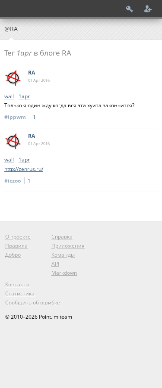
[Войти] (129, 8)
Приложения (68, 245)
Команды (63, 254)
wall (9, 96)
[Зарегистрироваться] (148, 8)
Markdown (64, 273)
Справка (62, 236)
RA (31, 72)
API (55, 264)
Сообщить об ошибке (32, 302)
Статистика (20, 293)
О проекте (18, 236)
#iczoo (17, 180)
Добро (13, 254)
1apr (24, 96)
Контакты (17, 284)
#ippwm (20, 117)
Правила (16, 245)
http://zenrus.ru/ (23, 169)
